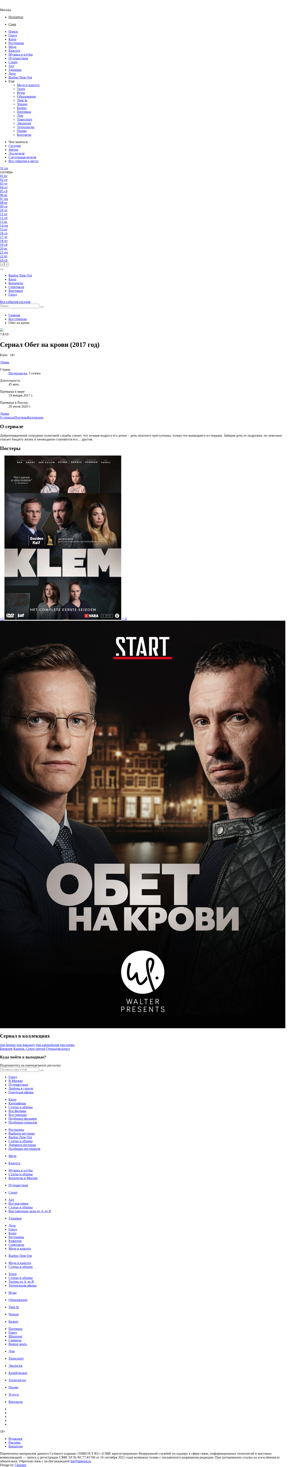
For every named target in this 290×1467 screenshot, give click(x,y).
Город (12, 35)
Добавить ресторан (22, 1145)
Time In (22, 100)
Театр (21, 89)
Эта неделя (16, 153)
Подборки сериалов (22, 1122)
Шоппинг (15, 1336)
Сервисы (14, 1340)
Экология (24, 123)
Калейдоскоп (17, 1373)
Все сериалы (17, 319)
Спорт (13, 62)
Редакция (15, 1438)
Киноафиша (17, 1103)
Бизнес (22, 108)
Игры (21, 92)
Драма (4, 413)
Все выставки (18, 1203)
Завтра (13, 149)
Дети (12, 73)
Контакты (24, 134)
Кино (12, 39)
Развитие (15, 1241)
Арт (11, 66)
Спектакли (16, 287)
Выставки (15, 291)
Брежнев (6, 1049)
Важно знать (17, 1344)
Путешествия (18, 58)
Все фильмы (17, 1111)
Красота (14, 50)
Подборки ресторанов (24, 1149)
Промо (22, 131)
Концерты (15, 283)
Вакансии (15, 1446)
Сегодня (14, 146)
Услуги (13, 1394)
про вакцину (26, 1045)
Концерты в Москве (23, 1178)
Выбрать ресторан (21, 1133)
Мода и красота (28, 85)
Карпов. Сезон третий (29, 1049)
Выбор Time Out (20, 77)
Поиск (13, 31)
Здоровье (15, 70)
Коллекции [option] (35, 417)
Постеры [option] (21, 417)
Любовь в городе (20, 1088)
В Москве (15, 1081)
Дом (20, 115)
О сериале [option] (7, 417)
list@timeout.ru (80, 1461)
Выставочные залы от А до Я (29, 1211)
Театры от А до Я (21, 1281)
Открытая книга (58, 1049)
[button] (1, 269)
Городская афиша (21, 1092)
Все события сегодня (15, 302)
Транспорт (24, 119)
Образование (26, 96)
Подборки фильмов (22, 1118)
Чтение (22, 104)
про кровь (67, 1045)
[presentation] (2, 264)
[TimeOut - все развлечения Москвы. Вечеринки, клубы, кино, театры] (9, 6)
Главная (14, 315)
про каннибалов (47, 1045)
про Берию (8, 1045)
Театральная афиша (22, 1285)
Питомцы (24, 112)
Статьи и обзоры (20, 1107)
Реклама (14, 1442)
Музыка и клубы (20, 54)
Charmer (20, 1465)
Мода (12, 47)
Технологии (25, 127)
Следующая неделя (22, 157)
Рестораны (16, 43)
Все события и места (23, 161)
